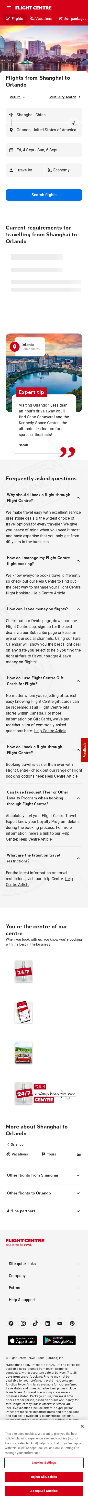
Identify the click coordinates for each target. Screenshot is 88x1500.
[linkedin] (48, 1323)
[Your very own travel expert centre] (44, 1052)
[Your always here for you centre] (44, 1093)
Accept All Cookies (43, 1491)
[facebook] (11, 1323)
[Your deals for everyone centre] (44, 1011)
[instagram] (23, 1323)
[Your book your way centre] (44, 971)
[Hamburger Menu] (9, 8)
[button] (25, 170)
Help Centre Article (49, 593)
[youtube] (60, 1323)
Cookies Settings (44, 1462)
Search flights (44, 194)
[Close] (82, 1426)
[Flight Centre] (34, 8)
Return (15, 97)
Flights (17, 19)
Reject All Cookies (44, 1477)
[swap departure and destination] (73, 123)
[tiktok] (35, 1323)
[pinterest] (72, 1323)
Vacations (43, 19)
